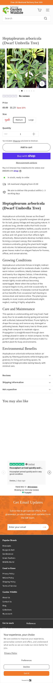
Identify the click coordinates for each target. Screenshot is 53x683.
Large (31, 119)
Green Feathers (9, 558)
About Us (6, 597)
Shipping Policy (9, 581)
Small (7, 119)
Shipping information (13, 382)
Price (5, 102)
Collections (7, 609)
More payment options (26, 162)
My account (7, 613)
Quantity (7, 128)
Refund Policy (8, 577)
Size (5, 114)
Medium (19, 119)
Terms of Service (9, 586)
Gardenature (8, 554)
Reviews (7, 375)
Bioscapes (7, 546)
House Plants (17, 29)
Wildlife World (8, 562)
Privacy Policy (8, 573)
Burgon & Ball (8, 550)
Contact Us (7, 601)
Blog (4, 605)
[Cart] (39, 10)
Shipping (16, 141)
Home (5, 29)
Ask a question (10, 389)
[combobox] (26, 18)
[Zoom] (42, 83)
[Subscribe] (44, 527)
